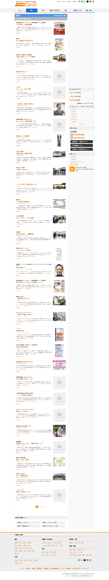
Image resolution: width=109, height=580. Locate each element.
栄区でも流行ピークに (23, 492)
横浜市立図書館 (75, 164)
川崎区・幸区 (18, 563)
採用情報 (74, 1)
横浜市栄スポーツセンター (77, 161)
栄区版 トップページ (23, 522)
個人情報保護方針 (55, 568)
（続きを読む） (28, 30)
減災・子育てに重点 (22, 459)
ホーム (20, 10)
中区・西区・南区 (28, 548)
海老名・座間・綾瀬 (51, 552)
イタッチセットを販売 (23, 250)
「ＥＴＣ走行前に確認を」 (24, 395)
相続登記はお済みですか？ (24, 362)
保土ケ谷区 (27, 551)
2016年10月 (74, 119)
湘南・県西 (89, 10)
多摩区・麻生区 (28, 560)
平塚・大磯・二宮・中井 (76, 552)
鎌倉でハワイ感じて (22, 411)
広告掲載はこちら (77, 145)
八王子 (57, 545)
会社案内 (59, 1)
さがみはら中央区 (47, 542)
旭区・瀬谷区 (18, 545)
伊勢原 (54, 555)
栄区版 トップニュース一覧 (49, 522)
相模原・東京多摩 (54, 10)
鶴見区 (33, 551)
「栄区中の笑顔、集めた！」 (25, 314)
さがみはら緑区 (46, 545)
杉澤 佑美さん (20, 267)
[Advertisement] (82, 55)
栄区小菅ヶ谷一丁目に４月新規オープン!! (29, 282)
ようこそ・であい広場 (23, 89)
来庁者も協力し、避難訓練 (24, 234)
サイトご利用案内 (66, 568)
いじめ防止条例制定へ (23, 202)
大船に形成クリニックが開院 (25, 57)
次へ (43, 506)
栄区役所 (73, 157)
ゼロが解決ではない (22, 379)
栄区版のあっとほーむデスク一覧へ (85, 103)
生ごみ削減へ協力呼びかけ (24, 40)
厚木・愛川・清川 (47, 555)
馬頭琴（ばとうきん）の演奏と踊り (27, 443)
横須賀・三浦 (77, 10)
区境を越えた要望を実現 (24, 153)
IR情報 (63, 1)
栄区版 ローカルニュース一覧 (50, 526)
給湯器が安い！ (21, 330)
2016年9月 (73, 121)
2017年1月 (73, 112)
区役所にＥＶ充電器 (22, 136)
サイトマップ (85, 568)
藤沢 (70, 549)
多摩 (61, 545)
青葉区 (16, 542)
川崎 (43, 10)
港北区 (25, 542)
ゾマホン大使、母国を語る (24, 184)
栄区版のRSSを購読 (80, 167)
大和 (43, 552)
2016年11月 (74, 116)
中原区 (35, 560)
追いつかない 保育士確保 (24, 121)
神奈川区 (17, 553)
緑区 (20, 542)
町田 (53, 545)
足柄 (87, 555)
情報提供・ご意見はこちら (80, 141)
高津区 (21, 560)
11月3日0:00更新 (74, 96)
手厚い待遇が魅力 (22, 347)
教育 (35, 121)
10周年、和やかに (22, 169)
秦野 (91, 555)
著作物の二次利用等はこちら (80, 149)
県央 (66, 10)
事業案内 (69, 1)
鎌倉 (74, 549)
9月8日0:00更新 (74, 100)
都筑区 (29, 542)
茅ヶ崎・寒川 (80, 549)
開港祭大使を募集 (22, 426)
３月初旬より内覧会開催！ (24, 24)
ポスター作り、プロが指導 (24, 218)
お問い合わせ (76, 568)
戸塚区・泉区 (26, 545)
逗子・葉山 (81, 542)
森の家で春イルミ (22, 71)
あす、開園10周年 (22, 476)
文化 (41, 443)
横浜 (31, 10)
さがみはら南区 (57, 542)
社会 (30, 426)
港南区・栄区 (18, 548)
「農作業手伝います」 (23, 298)
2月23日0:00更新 (74, 92)
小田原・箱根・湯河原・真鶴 (77, 555)
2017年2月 (73, 109)
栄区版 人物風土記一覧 (23, 526)
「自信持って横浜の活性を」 (25, 104)
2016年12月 (74, 114)
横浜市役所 (73, 159)
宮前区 (16, 560)
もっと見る (81, 124)
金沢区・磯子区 (19, 551)
